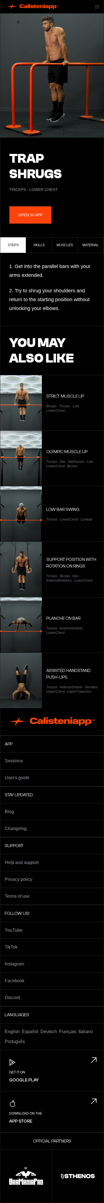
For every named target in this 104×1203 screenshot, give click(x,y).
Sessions (14, 760)
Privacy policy (18, 879)
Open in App (30, 215)
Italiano (85, 1031)
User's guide (17, 777)
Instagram (14, 964)
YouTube (13, 930)
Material (90, 245)
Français (67, 1031)
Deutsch (48, 1031)
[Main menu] (97, 6)
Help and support (22, 862)
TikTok (11, 947)
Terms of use (17, 896)
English (12, 1031)
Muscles (65, 245)
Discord (12, 997)
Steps (13, 245)
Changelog (16, 828)
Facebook (14, 980)
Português (15, 1041)
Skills (39, 245)
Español (30, 1031)
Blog (9, 811)
